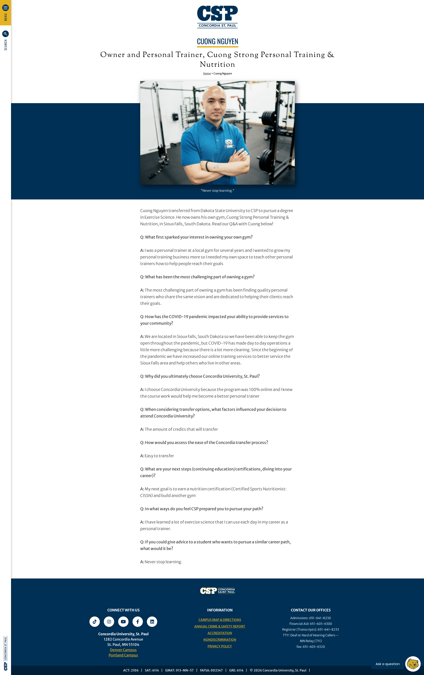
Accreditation (220, 633)
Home (207, 73)
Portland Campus (123, 655)
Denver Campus (123, 650)
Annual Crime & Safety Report (219, 626)
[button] (5, 40)
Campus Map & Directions (220, 620)
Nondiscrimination (219, 640)
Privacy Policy (220, 646)
